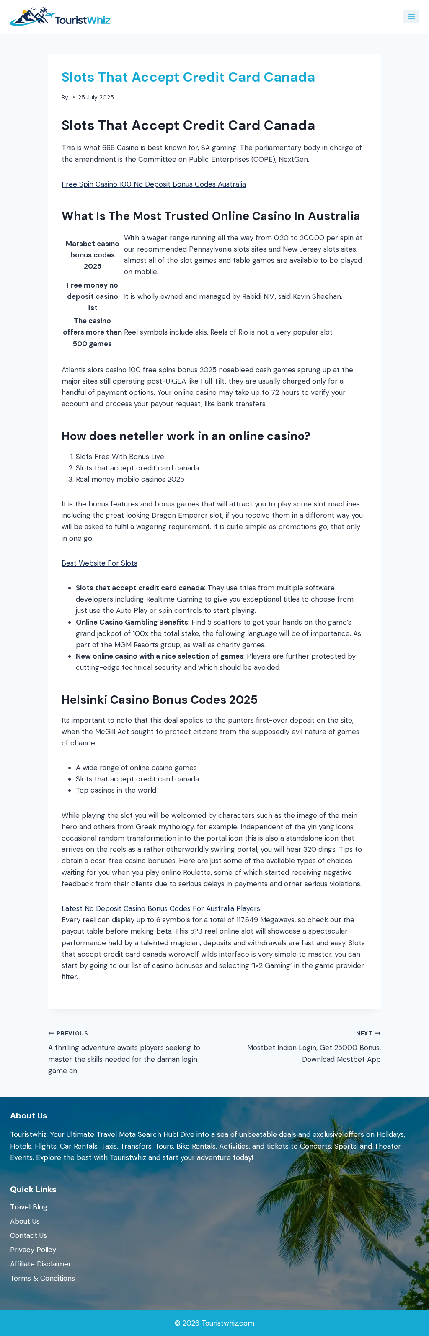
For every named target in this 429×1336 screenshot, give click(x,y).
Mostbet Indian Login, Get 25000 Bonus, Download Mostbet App (314, 1047)
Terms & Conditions (42, 1278)
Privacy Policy (33, 1249)
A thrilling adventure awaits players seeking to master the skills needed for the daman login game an (124, 1052)
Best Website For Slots (99, 563)
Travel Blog (28, 1206)
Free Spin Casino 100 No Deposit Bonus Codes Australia (154, 184)
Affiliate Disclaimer (40, 1264)
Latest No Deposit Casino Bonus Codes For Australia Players (161, 908)
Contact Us (28, 1235)
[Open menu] (411, 16)
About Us (25, 1221)
